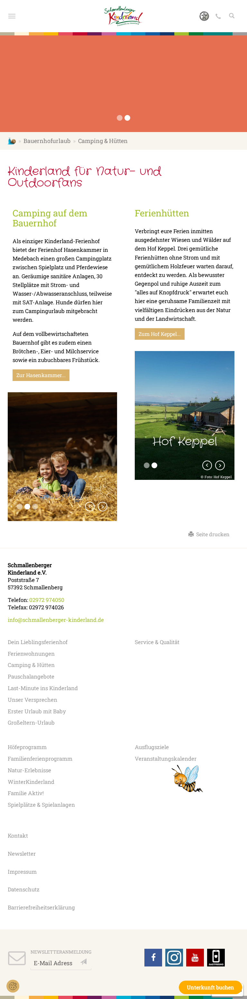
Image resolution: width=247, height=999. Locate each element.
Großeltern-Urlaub (31, 722)
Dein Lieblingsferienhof (38, 642)
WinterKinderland (31, 781)
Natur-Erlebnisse (29, 770)
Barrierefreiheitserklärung (41, 907)
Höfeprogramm (27, 747)
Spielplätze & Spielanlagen (41, 804)
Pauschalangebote (31, 676)
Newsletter (22, 853)
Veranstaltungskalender (166, 758)
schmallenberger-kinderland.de (12, 141)
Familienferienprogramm (40, 758)
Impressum (22, 871)
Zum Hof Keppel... (160, 333)
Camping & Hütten (31, 665)
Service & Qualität (157, 642)
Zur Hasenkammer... (41, 375)
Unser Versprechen (32, 699)
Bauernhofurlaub (46, 141)
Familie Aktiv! (26, 793)
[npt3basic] (123, 16)
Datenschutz (24, 889)
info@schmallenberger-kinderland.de (56, 619)
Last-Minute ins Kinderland (43, 688)
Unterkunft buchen (210, 987)
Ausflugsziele (152, 747)
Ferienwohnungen (31, 653)
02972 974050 (46, 600)
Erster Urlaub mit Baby (37, 711)
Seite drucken (212, 534)
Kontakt (18, 835)
